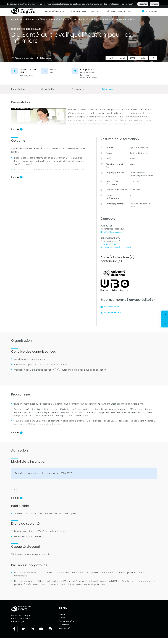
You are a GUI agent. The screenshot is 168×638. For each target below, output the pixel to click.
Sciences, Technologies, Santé (74, 19)
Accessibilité (64, 628)
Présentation (18, 89)
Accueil (14, 19)
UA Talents (64, 624)
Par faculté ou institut (54, 11)
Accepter (143, 4)
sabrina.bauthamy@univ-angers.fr (117, 247)
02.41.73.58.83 (109, 244)
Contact (62, 614)
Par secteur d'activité (77, 11)
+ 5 (152, 58)
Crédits (62, 617)
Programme (78, 89)
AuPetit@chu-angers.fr (112, 232)
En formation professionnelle (118, 11)
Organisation (48, 89)
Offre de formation (28, 19)
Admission (107, 89)
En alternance (96, 11)
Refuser (154, 4)
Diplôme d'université (49, 19)
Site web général (66, 621)
